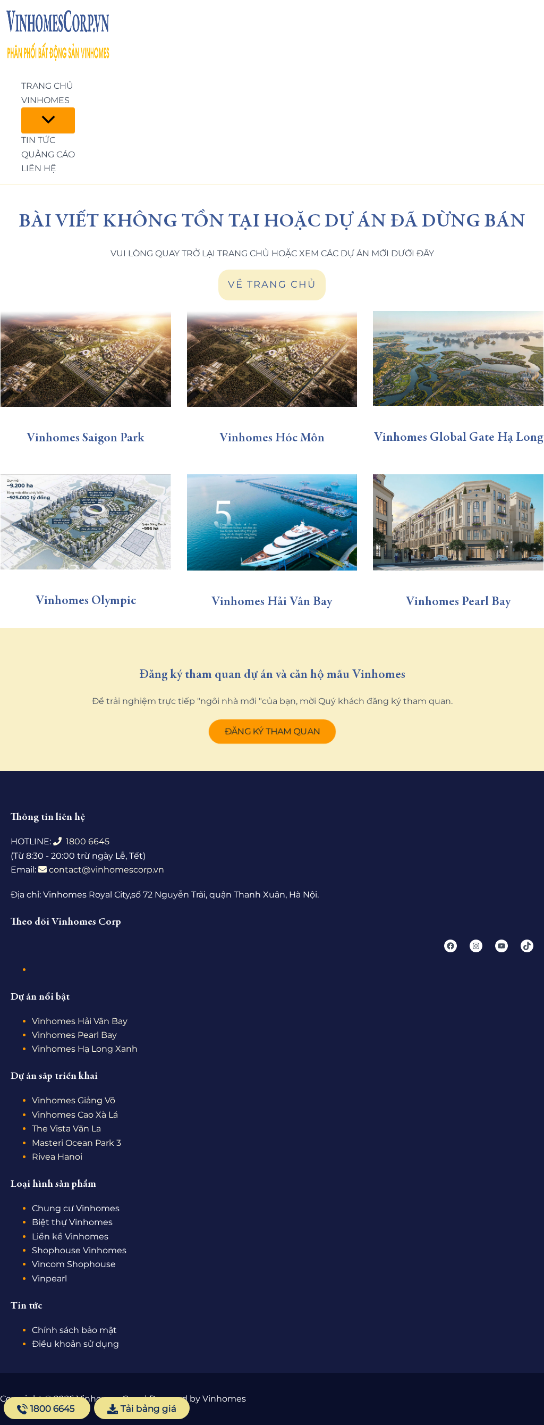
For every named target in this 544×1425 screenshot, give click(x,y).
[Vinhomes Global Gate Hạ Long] (458, 358)
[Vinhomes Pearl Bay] (458, 522)
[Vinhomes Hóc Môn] (272, 359)
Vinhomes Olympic (86, 601)
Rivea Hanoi (57, 1157)
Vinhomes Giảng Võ (73, 1100)
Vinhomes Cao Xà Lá (75, 1115)
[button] (272, 731)
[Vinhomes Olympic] (86, 521)
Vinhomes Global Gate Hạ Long (458, 438)
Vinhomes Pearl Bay (458, 602)
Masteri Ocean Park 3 (76, 1143)
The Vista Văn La (66, 1129)
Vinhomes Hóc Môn (272, 438)
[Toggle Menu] (48, 120)
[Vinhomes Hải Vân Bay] (272, 522)
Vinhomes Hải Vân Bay (271, 602)
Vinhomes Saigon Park (85, 438)
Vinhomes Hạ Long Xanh (85, 1049)
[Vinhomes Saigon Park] (86, 359)
